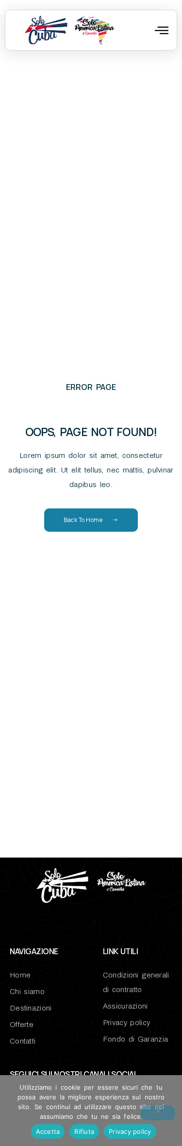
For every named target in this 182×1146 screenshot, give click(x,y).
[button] (161, 30)
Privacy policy (130, 1131)
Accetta (48, 1131)
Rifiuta (84, 1131)
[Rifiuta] (158, 1113)
